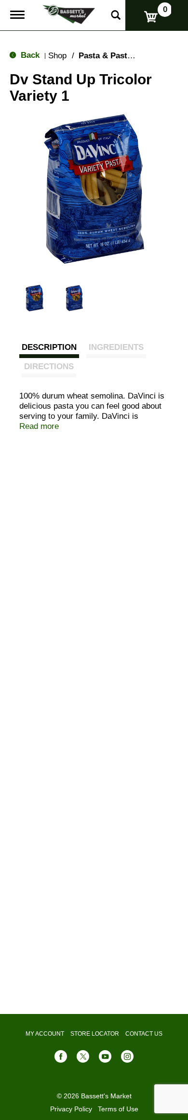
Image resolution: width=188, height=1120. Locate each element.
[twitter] (83, 1058)
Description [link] (49, 347)
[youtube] (105, 1058)
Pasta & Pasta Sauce (118, 55)
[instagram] (127, 1058)
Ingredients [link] (116, 347)
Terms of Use (118, 1109)
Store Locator (94, 1033)
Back (29, 55)
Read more (39, 426)
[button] (34, 298)
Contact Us (143, 1033)
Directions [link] (49, 366)
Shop (57, 55)
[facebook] (60, 1058)
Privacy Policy (71, 1109)
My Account (45, 1033)
